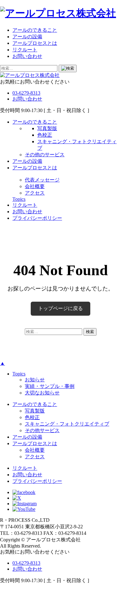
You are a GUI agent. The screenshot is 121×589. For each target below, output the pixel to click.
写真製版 (47, 128)
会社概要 (35, 186)
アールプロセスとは (34, 43)
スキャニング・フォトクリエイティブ (67, 423)
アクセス (35, 193)
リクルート (24, 49)
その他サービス (42, 430)
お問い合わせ (27, 56)
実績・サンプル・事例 (49, 386)
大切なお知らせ (42, 392)
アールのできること (34, 30)
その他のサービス (45, 154)
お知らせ (35, 379)
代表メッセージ (42, 179)
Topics (18, 199)
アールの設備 (27, 36)
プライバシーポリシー (37, 218)
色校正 (44, 135)
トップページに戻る (60, 308)
